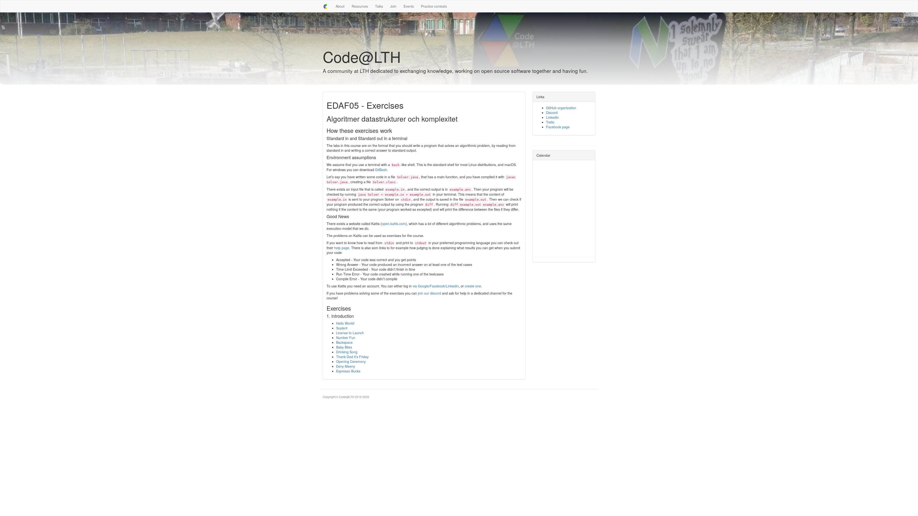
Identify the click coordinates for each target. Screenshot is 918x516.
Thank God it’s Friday (352, 356)
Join (393, 6)
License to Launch (350, 332)
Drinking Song (346, 351)
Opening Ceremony (351, 361)
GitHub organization (561, 107)
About (340, 6)
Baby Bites (344, 347)
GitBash (381, 169)
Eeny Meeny (345, 366)
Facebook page (558, 126)
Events (409, 6)
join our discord (429, 293)
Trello (550, 122)
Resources (360, 6)
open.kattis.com (394, 223)
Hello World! (345, 323)
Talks (379, 6)
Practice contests (434, 6)
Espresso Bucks (348, 371)
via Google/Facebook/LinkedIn (436, 286)
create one (473, 286)
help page (341, 247)
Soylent (341, 328)
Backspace (344, 342)
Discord (551, 112)
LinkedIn (552, 117)
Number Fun (345, 337)
